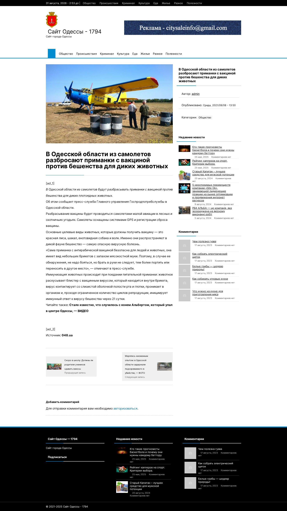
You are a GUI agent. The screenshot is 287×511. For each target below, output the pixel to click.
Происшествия (109, 3)
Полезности (194, 3)
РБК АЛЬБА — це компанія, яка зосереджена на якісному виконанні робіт (212, 211)
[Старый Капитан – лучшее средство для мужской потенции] (184, 175)
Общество (89, 3)
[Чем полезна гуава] (184, 245)
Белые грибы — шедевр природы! (207, 268)
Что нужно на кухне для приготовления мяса (207, 293)
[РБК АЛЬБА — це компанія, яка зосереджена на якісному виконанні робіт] (184, 210)
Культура (144, 3)
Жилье (166, 3)
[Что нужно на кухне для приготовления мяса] (184, 295)
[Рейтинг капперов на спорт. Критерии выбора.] (184, 162)
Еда (155, 3)
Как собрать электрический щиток (209, 255)
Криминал (128, 3)
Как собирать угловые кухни (210, 278)
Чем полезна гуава (204, 241)
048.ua (67, 335)
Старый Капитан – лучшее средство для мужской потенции (213, 173)
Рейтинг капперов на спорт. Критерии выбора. (209, 162)
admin (196, 93)
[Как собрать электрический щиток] (184, 258)
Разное (178, 3)
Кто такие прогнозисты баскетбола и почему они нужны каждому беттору (213, 150)
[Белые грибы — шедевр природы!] (184, 270)
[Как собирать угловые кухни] (184, 283)
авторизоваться (125, 408)
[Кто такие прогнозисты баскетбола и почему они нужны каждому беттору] (184, 148)
